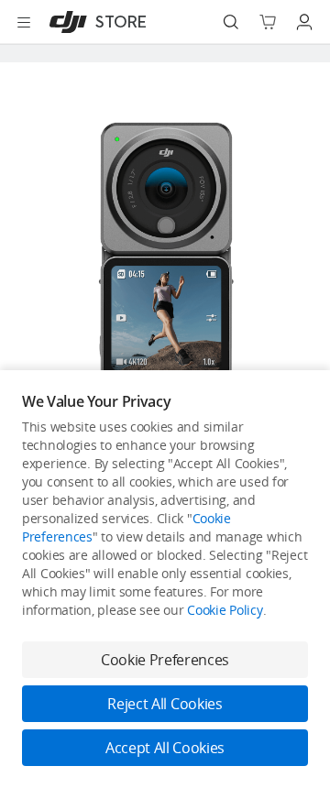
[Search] (231, 22)
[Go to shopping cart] (267, 22)
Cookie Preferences (165, 660)
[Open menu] (24, 22)
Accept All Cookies (165, 748)
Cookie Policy (224, 609)
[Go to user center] (304, 22)
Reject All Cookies (164, 704)
